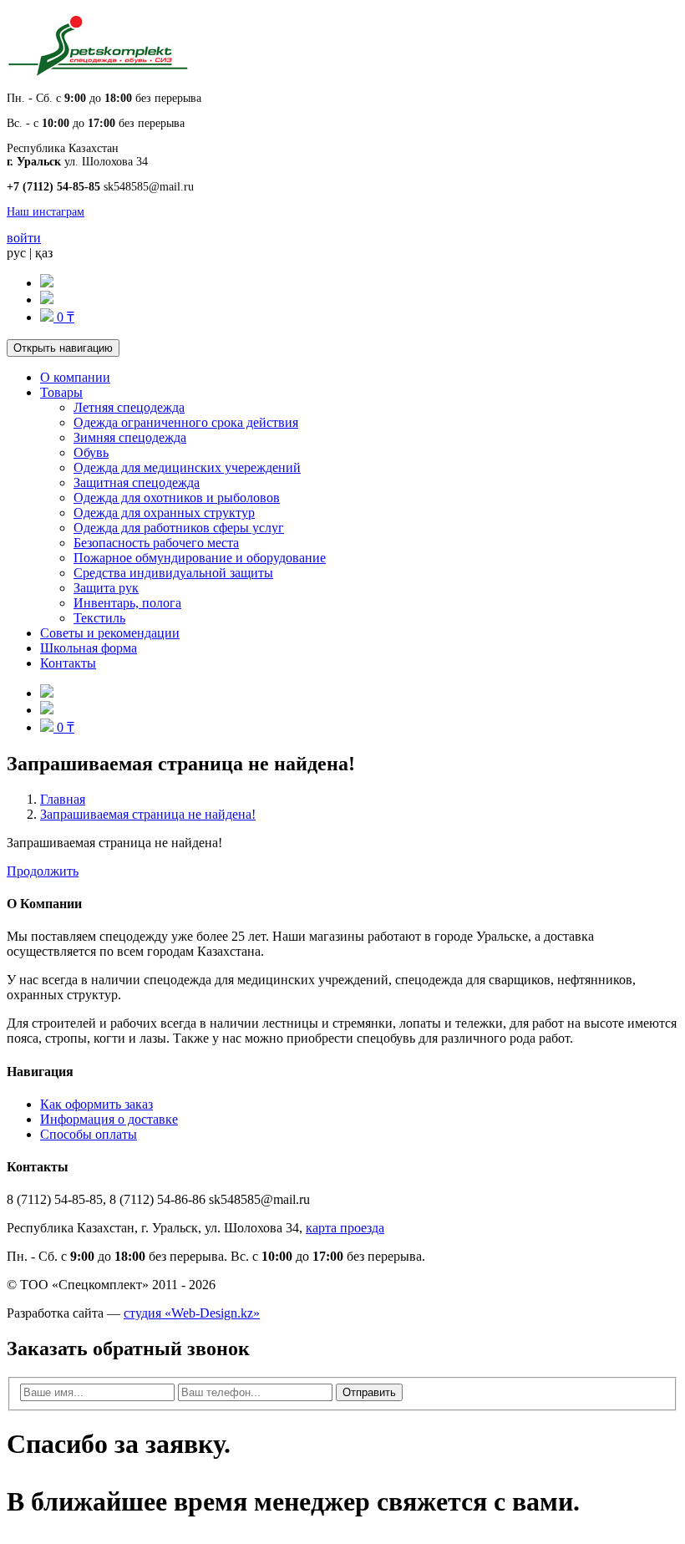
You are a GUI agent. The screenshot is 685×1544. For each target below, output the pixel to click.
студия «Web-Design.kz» (192, 1313)
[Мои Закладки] (46, 299)
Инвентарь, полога (127, 603)
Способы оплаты (88, 1134)
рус (16, 253)
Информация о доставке (109, 1119)
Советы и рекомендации (110, 633)
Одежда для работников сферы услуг (179, 528)
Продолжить (43, 871)
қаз (44, 253)
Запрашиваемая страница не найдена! (148, 814)
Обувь (91, 452)
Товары (61, 392)
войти (24, 238)
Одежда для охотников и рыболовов (177, 497)
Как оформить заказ (96, 1104)
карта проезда (345, 1228)
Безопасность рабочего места (156, 543)
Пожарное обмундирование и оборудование (200, 558)
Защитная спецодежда (137, 482)
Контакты (68, 663)
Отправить (369, 1392)
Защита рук (106, 588)
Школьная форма (88, 648)
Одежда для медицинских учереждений (187, 467)
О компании (75, 377)
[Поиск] (46, 283)
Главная (62, 799)
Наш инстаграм (45, 212)
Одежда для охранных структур (164, 512)
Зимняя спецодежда (130, 437)
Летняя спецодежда (129, 407)
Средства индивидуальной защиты (173, 573)
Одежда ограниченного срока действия (186, 422)
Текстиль (99, 618)
